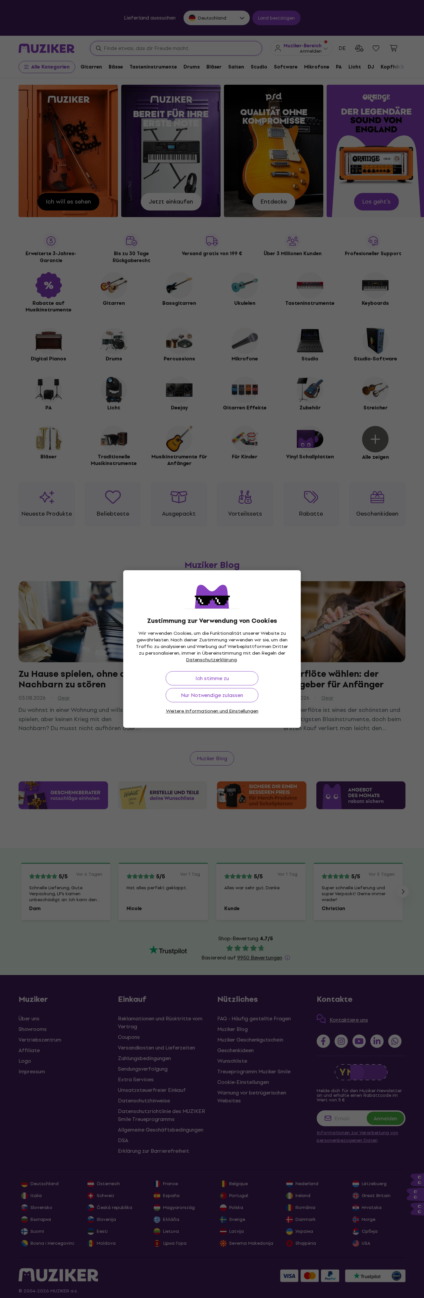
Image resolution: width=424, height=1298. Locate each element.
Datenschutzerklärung (211, 660)
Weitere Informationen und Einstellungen (212, 711)
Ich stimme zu (212, 678)
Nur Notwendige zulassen (212, 695)
